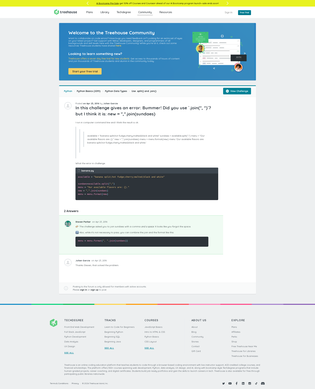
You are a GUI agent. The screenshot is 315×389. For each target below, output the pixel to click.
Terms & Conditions (59, 383)
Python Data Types (116, 91)
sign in (83, 289)
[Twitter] (223, 383)
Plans (89, 12)
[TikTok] (256, 383)
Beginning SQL (112, 336)
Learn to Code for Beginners (119, 327)
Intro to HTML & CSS (155, 332)
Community (145, 12)
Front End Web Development (79, 327)
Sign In (228, 12)
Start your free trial (85, 71)
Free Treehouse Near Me (244, 346)
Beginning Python (114, 332)
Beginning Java (113, 341)
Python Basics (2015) (88, 91)
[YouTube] (230, 383)
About (194, 327)
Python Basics (152, 336)
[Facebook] (236, 383)
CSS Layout (151, 341)
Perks (234, 336)
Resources (165, 12)
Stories (195, 341)
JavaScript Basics (153, 327)
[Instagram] (249, 383)
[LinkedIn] (243, 383)
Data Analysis (71, 341)
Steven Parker (83, 221)
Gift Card (196, 351)
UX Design (69, 346)
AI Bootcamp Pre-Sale (107, 3)
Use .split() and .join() (144, 91)
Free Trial (244, 12)
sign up (94, 289)
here (118, 45)
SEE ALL (69, 352)
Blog (193, 332)
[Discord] (263, 383)
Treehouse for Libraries (243, 351)
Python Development (75, 336)
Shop (234, 341)
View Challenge (239, 91)
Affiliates (235, 332)
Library (104, 12)
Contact (195, 346)
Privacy (75, 383)
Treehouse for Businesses (244, 356)
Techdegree (124, 12)
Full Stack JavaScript (74, 332)
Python (68, 91)
